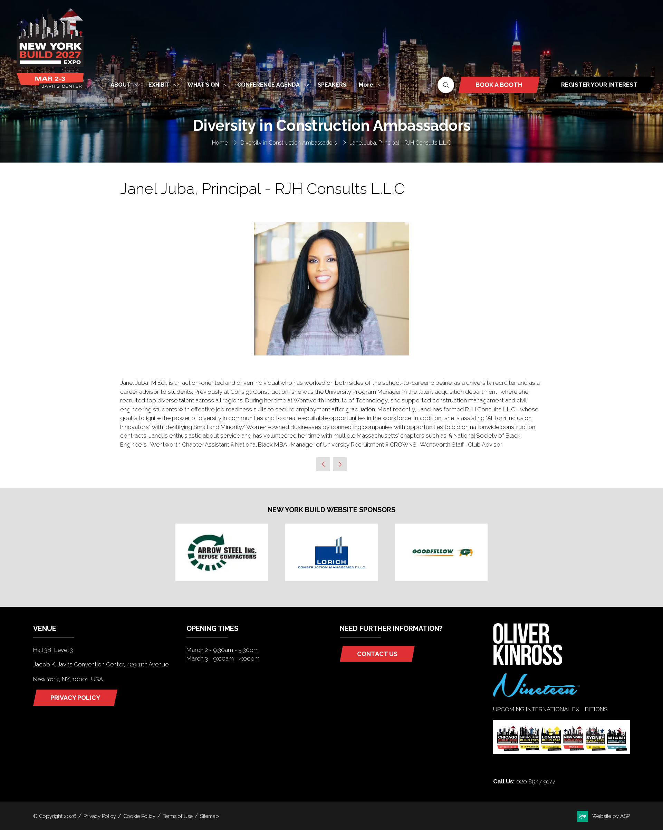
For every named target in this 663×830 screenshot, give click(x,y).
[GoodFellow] (441, 552)
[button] (369, 84)
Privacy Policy (100, 816)
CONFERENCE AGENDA (268, 84)
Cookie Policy (139, 816)
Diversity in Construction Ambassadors (289, 142)
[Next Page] (340, 464)
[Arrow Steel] (221, 552)
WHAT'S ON (203, 84)
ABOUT (120, 84)
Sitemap (209, 816)
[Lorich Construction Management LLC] (331, 552)
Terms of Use (178, 816)
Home (220, 142)
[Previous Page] (323, 464)
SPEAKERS (332, 84)
